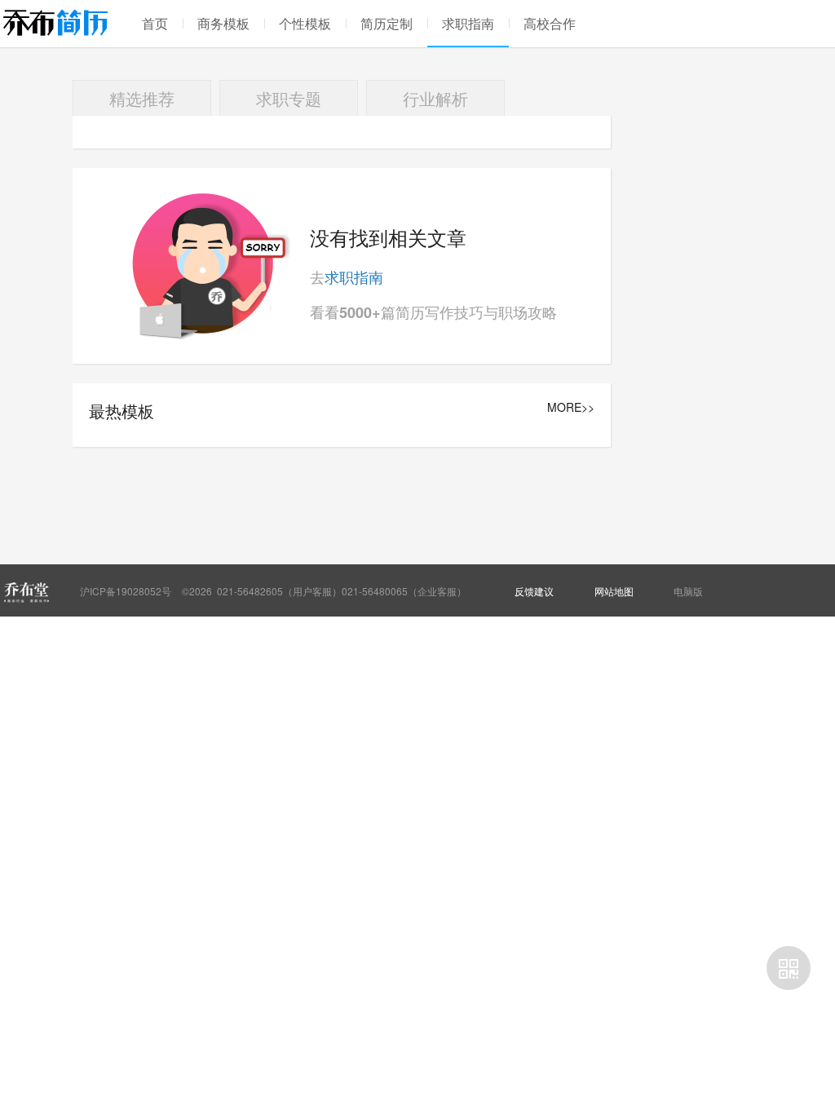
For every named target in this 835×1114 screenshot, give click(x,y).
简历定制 (386, 23)
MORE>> (570, 407)
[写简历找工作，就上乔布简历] (55, 22)
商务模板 (223, 23)
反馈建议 (534, 591)
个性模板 (305, 23)
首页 (155, 23)
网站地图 (614, 591)
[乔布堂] (26, 592)
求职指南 (468, 23)
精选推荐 (142, 98)
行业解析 (435, 98)
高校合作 (550, 23)
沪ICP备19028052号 (125, 591)
